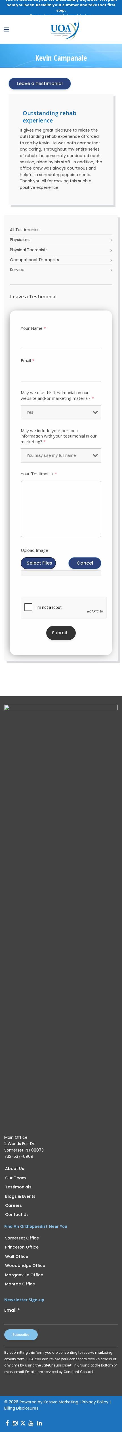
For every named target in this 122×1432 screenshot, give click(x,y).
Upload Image (34, 550)
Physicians (20, 239)
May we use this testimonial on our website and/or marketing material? (57, 395)
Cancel (85, 563)
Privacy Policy (95, 1402)
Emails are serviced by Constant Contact (59, 1372)
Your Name (33, 328)
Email (27, 360)
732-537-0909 (18, 1156)
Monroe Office (20, 1284)
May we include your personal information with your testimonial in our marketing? (59, 436)
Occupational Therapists (34, 260)
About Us (14, 1168)
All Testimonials (25, 230)
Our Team (15, 1178)
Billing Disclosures (21, 1408)
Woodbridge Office (25, 1265)
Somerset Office (22, 1238)
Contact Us (17, 1214)
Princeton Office (22, 1247)
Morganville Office (24, 1275)
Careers (13, 1205)
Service (17, 270)
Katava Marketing (61, 1402)
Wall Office (16, 1256)
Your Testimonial (39, 473)
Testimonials (18, 1187)
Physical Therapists (29, 250)
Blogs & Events (20, 1196)
